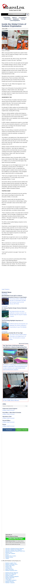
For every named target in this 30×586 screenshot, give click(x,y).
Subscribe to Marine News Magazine (13, 549)
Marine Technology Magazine (12, 576)
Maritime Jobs (8, 566)
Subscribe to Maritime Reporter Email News (15, 551)
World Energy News (9, 565)
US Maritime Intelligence (10, 580)
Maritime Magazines (9, 577)
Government (7, 19)
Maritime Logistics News (10, 563)
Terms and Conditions (10, 553)
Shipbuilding (6, 17)
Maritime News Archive (10, 556)
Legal (3, 289)
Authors (7, 558)
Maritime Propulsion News (11, 570)
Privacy (7, 554)
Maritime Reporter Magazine (11, 572)
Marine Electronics (9, 569)
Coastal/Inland (22, 17)
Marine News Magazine (10, 574)
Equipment (16, 19)
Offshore (14, 17)
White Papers (8, 578)
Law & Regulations (15, 20)
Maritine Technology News (11, 564)
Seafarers (7, 289)
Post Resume (9, 429)
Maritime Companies (10, 582)
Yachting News (8, 568)
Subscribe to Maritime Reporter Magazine (14, 548)
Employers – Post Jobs (22, 429)
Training (23, 19)
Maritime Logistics (9, 575)
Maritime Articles (9, 557)
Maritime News (8, 552)
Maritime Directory (9, 581)
